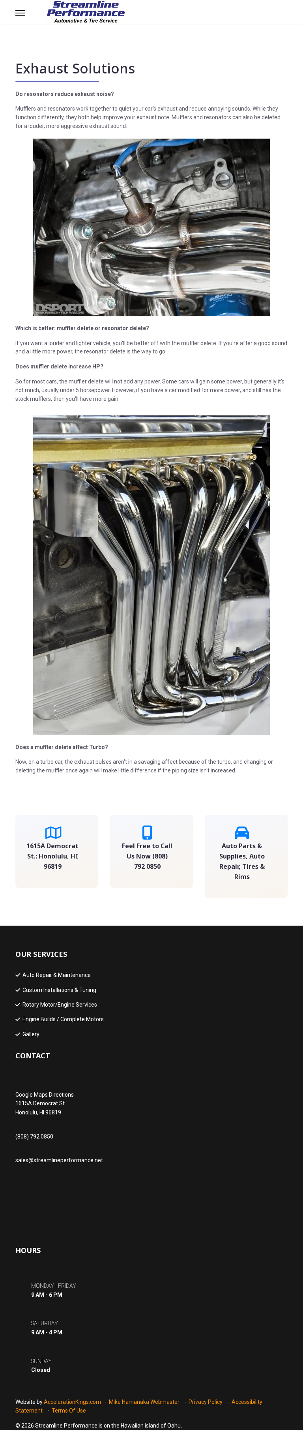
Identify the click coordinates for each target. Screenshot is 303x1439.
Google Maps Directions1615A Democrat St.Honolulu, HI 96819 (44, 1103)
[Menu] (20, 13)
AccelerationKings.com (72, 1402)
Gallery (30, 1034)
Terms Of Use (69, 1410)
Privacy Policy (206, 1402)
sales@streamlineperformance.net (59, 1160)
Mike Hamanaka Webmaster (144, 1402)
